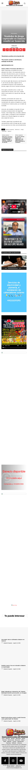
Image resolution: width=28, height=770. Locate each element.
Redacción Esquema (8, 643)
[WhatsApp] (10, 49)
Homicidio (4, 131)
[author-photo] (2, 643)
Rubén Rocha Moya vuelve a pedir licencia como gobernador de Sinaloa (13, 718)
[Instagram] (13, 760)
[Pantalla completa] (24, 268)
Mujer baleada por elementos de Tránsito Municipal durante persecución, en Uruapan (13, 692)
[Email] (14, 49)
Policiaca (14, 33)
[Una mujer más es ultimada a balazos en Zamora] (14, 629)
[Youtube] (21, 760)
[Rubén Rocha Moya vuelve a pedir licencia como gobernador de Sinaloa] (14, 707)
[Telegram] (20, 49)
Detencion (17, 129)
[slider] (13, 268)
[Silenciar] (22, 268)
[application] (14, 263)
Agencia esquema (10, 129)
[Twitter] (7, 49)
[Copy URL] (23, 49)
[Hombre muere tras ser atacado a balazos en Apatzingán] (14, 655)
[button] (14, 263)
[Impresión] (17, 49)
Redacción (14, 45)
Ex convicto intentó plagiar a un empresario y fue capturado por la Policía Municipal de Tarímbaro (20, 139)
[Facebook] (4, 49)
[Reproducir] (3, 268)
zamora (9, 131)
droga (22, 129)
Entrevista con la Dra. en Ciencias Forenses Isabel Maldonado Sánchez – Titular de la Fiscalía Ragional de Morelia (7, 139)
